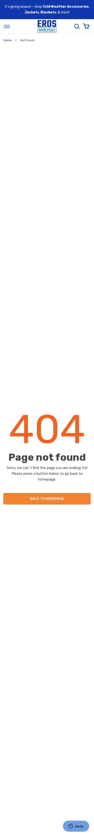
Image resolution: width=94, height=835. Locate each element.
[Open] (6, 26)
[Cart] (86, 26)
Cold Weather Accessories (66, 7)
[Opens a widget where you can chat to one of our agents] (76, 827)
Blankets (48, 12)
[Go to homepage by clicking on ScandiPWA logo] (47, 26)
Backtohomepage (47, 499)
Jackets (32, 12)
